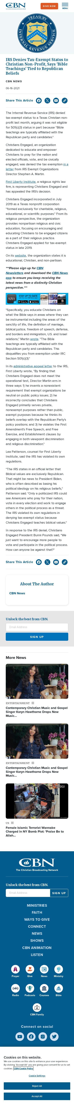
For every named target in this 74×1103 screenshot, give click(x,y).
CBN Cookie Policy (23, 1068)
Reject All (37, 1086)
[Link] (65, 100)
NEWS (37, 933)
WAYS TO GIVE (37, 919)
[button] (63, 6)
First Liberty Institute (21, 182)
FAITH (37, 912)
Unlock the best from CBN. (27, 619)
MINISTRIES (37, 905)
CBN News (14, 81)
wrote (34, 339)
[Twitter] (47, 100)
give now (49, 6)
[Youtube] (19, 1036)
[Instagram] (42, 1036)
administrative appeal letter (32, 366)
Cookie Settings (37, 1075)
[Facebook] (39, 100)
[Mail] (56, 100)
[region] (37, 1075)
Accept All (37, 1096)
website (20, 255)
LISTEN (37, 954)
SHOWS (37, 940)
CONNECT (37, 926)
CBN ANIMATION (37, 947)
